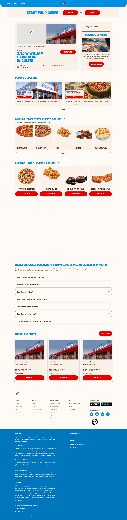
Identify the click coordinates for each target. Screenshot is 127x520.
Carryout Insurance (54, 424)
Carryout (92, 13)
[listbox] (63, 93)
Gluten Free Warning (36, 409)
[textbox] (63, 270)
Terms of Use (72, 409)
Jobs (16, 409)
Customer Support (19, 412)
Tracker (22, 3)
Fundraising (52, 412)
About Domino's (18, 406)
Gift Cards (52, 418)
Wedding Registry (53, 409)
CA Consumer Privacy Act (20, 508)
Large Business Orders (54, 406)
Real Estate (52, 421)
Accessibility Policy (19, 512)
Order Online (68, 52)
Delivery (70, 13)
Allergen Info (34, 406)
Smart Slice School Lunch (55, 403)
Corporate (17, 403)
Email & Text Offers (19, 415)
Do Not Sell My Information (75, 403)
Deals (15, 3)
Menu (8, 3)
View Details (29, 378)
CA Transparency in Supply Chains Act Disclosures (26, 505)
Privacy (70, 406)
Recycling (52, 415)
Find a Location (105, 334)
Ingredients (34, 412)
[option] (39, 93)
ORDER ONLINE (26, 194)
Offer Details (20, 101)
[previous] (16, 109)
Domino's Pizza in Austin (21, 362)
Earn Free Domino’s (96, 64)
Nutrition (34, 403)
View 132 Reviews (63, 66)
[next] (111, 109)
